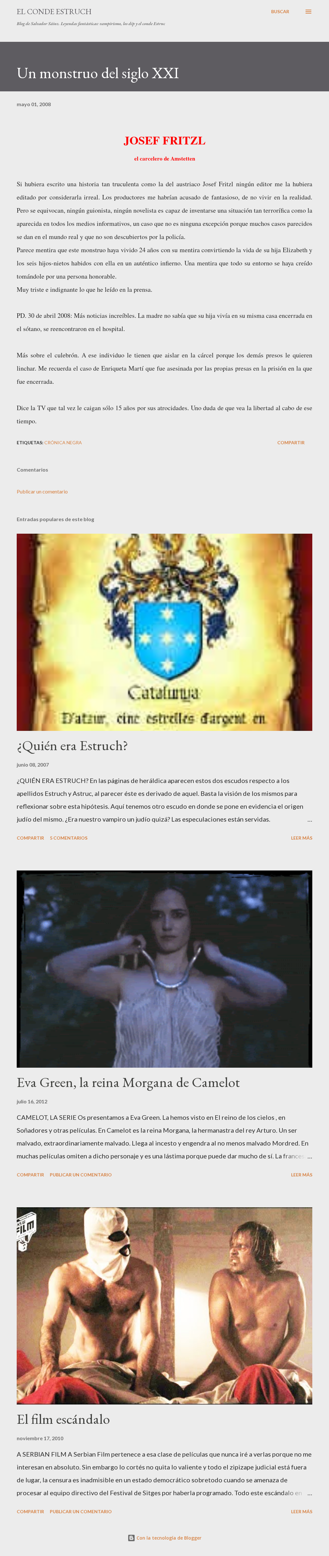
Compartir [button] (291, 442)
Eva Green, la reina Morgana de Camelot (128, 1082)
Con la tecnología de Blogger (168, 1538)
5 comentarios (68, 838)
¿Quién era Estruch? (72, 745)
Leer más (301, 838)
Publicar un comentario (42, 491)
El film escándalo (63, 1419)
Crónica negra (63, 442)
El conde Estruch (54, 11)
